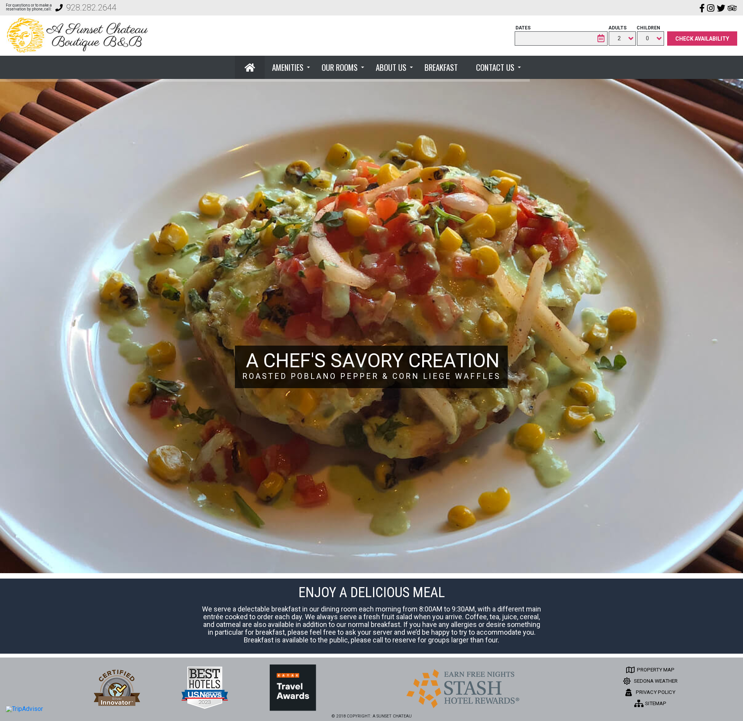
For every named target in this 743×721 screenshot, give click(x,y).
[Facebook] (702, 8)
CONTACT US (495, 67)
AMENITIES (287, 67)
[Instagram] (710, 8)
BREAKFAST (441, 67)
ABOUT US (391, 67)
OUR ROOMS (340, 67)
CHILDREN (648, 28)
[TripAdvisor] (732, 8)
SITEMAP (655, 703)
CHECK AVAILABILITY (702, 39)
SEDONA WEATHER (655, 681)
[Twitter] (721, 8)
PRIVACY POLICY (655, 692)
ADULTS (617, 28)
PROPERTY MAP (655, 670)
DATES (523, 28)
